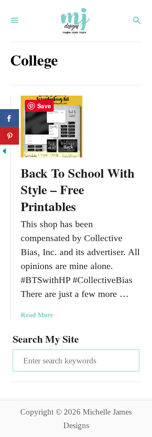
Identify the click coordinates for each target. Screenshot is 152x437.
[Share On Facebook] (9, 118)
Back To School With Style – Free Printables (78, 189)
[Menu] (14, 21)
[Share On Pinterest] (9, 136)
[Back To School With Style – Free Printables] (51, 126)
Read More (37, 315)
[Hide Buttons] (4, 152)
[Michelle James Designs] (75, 21)
